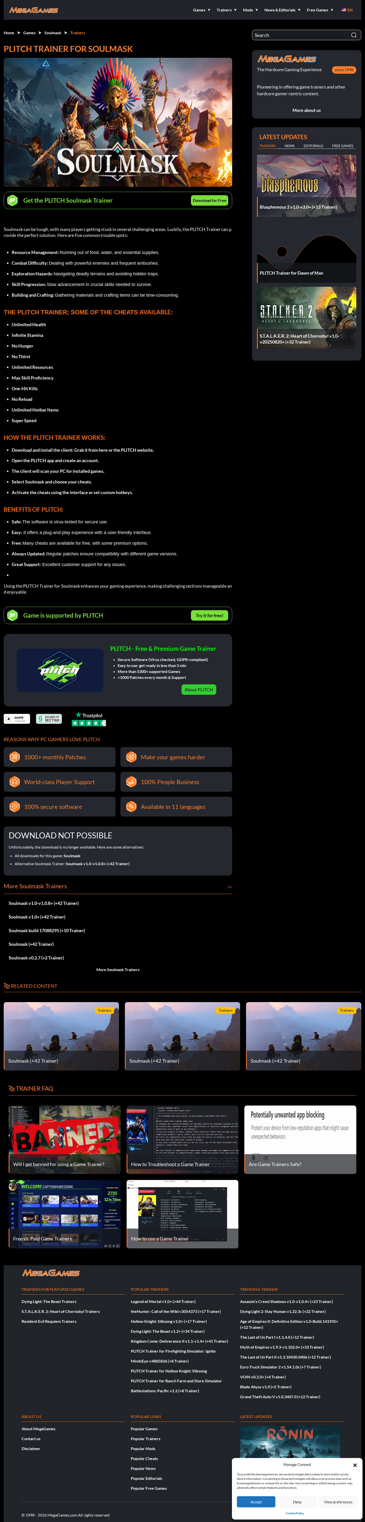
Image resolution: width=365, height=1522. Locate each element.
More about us (306, 110)
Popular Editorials (146, 1478)
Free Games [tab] (342, 146)
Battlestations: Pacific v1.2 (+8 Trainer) (165, 1390)
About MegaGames (38, 1428)
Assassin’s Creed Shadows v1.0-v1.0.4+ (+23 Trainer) (286, 1301)
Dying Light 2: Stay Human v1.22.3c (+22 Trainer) (283, 1311)
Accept (256, 1502)
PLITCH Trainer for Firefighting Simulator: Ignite (173, 1351)
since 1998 (344, 69)
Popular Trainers (145, 1438)
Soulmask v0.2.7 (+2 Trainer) (36, 957)
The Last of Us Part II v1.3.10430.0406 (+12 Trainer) (285, 1357)
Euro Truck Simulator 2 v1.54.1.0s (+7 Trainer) (280, 1366)
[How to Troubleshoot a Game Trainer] (183, 1139)
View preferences (338, 1502)
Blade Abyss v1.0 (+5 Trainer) (266, 1386)
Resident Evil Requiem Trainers (49, 1321)
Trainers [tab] (267, 146)
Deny (297, 1502)
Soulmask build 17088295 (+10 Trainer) (47, 930)
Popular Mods (143, 1448)
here (103, 450)
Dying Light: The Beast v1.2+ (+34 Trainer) (168, 1331)
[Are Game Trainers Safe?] (300, 1139)
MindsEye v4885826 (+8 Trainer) (160, 1361)
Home (9, 32)
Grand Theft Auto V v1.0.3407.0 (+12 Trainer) (280, 1396)
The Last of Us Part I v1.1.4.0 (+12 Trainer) (277, 1337)
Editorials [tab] (313, 146)
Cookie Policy (295, 1513)
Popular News (143, 1468)
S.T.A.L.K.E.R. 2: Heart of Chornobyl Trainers (61, 1311)
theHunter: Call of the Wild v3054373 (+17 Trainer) (176, 1311)
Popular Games (144, 1428)
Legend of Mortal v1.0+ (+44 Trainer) (163, 1301)
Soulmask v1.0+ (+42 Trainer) (37, 917)
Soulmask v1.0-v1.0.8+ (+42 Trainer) (98, 863)
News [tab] (289, 146)
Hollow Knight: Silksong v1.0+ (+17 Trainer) (169, 1321)
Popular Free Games (149, 1488)
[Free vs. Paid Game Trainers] (65, 1213)
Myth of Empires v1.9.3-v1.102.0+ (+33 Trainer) (282, 1347)
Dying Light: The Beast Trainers (49, 1301)
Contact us (31, 1438)
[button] (355, 1464)
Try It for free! (209, 615)
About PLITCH (199, 689)
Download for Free (209, 200)
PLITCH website (137, 450)
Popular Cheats (144, 1458)
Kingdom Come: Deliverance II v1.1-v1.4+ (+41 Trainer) (179, 1341)
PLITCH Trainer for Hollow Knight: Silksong (169, 1370)
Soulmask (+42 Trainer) (31, 944)
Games (29, 32)
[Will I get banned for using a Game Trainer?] (65, 1139)
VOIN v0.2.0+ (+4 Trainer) (263, 1376)
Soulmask (52, 32)
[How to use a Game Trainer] (183, 1213)
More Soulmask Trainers (118, 969)
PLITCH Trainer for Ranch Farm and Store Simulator (176, 1380)
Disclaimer (31, 1448)
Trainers (77, 32)
